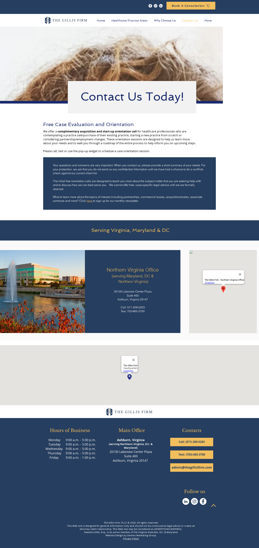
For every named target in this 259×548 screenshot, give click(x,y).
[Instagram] (155, 6)
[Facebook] (150, 6)
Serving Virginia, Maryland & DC (129, 230)
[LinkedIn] (161, 6)
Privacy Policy (131, 538)
